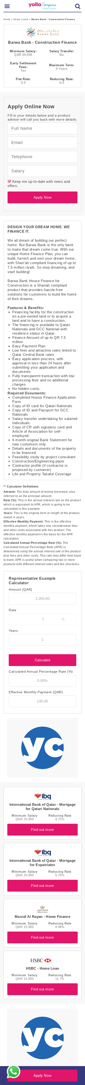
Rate (12, 610)
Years (13, 630)
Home (7, 19)
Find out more (42, 830)
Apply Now (42, 197)
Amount (20, 589)
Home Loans (21, 19)
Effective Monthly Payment (36, 692)
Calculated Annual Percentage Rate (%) (41, 671)
